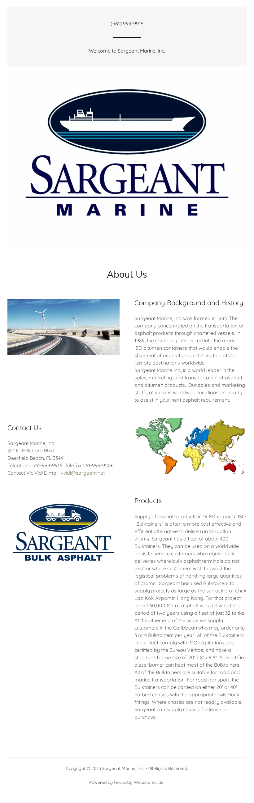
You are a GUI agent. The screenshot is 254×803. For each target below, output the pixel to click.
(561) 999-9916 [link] (127, 23)
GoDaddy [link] (123, 782)
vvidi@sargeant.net (83, 473)
